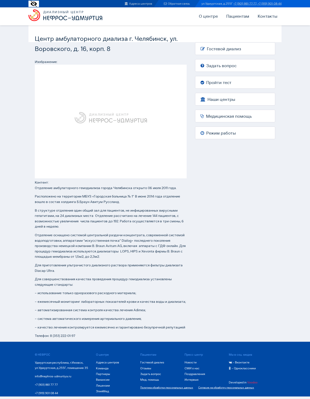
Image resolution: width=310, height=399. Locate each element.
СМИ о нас (192, 368)
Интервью (192, 379)
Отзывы (145, 368)
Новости (191, 362)
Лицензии (103, 385)
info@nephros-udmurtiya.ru (53, 376)
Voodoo (252, 382)
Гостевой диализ (223, 48)
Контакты (267, 16)
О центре (208, 16)
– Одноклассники (243, 368)
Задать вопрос (221, 65)
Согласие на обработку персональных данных (226, 387)
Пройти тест (218, 82)
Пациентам (237, 16)
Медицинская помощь (228, 116)
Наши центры (220, 99)
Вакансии (102, 379)
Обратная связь (179, 3)
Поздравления (195, 374)
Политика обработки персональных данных (166, 387)
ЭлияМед (102, 391)
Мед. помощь (149, 379)
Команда (102, 368)
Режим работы (220, 133)
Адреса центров (140, 3)
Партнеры (103, 374)
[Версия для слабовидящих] (34, 6)
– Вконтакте (240, 362)
